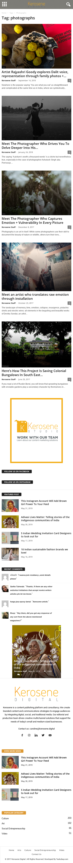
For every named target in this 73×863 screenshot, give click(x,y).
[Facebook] (23, 735)
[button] (67, 4)
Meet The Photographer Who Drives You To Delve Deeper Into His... (35, 145)
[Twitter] (43, 735)
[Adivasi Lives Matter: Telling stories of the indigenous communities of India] (10, 521)
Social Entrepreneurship (13, 828)
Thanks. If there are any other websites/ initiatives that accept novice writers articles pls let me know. (31, 590)
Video (4, 833)
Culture (5, 818)
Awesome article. (40, 602)
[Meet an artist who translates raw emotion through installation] (36, 266)
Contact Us (36, 854)
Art (3, 823)
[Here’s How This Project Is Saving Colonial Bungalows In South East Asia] (36, 344)
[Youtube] (50, 735)
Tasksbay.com (62, 859)
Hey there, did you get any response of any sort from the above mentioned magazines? (31, 617)
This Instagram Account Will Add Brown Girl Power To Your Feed (44, 502)
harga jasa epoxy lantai (20, 602)
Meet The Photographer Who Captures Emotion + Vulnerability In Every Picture (32, 220)
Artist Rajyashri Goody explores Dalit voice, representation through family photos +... (35, 74)
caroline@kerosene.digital (42, 728)
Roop (12, 613)
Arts (19, 850)
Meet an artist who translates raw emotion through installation (35, 296)
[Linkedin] (36, 735)
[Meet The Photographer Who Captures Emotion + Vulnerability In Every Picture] (36, 193)
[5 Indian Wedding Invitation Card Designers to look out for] (10, 538)
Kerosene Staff (9, 80)
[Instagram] (29, 735)
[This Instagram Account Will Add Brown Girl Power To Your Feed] (10, 505)
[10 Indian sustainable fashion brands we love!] (10, 554)
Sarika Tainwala (17, 586)
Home (4, 13)
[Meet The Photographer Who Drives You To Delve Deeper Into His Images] (36, 118)
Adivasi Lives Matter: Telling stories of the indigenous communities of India (45, 518)
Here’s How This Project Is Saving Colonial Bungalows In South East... (34, 373)
